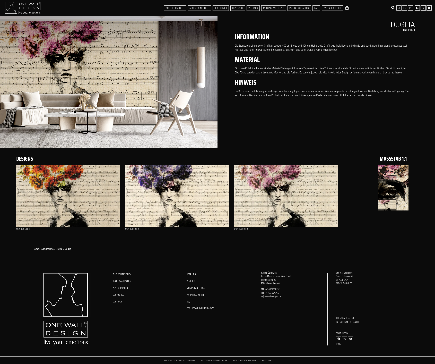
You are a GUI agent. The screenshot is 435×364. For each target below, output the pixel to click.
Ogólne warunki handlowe (200, 308)
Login (338, 344)
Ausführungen (120, 288)
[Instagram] (423, 8)
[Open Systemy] (208, 8)
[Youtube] (429, 8)
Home (36, 249)
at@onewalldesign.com (271, 296)
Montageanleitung (196, 288)
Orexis (59, 249)
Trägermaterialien (122, 281)
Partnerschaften (195, 295)
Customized (118, 295)
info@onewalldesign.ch (347, 322)
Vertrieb (191, 281)
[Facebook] (417, 8)
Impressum (266, 360)
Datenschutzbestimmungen (244, 360)
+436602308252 (272, 289)
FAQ (188, 302)
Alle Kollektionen (122, 274)
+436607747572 (272, 293)
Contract (117, 302)
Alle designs (47, 249)
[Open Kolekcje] (183, 8)
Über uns (191, 274)
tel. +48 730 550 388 (345, 318)
